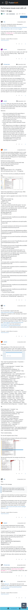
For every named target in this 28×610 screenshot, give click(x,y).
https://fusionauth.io (5, 40)
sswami (5, 49)
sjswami (5, 149)
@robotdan (3, 103)
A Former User (7, 64)
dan (4, 21)
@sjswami (7, 584)
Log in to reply (23, 16)
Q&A (4, 13)
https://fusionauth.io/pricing (7, 312)
